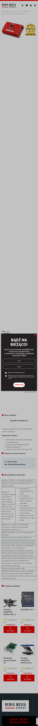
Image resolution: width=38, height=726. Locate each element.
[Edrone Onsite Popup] (19, 363)
